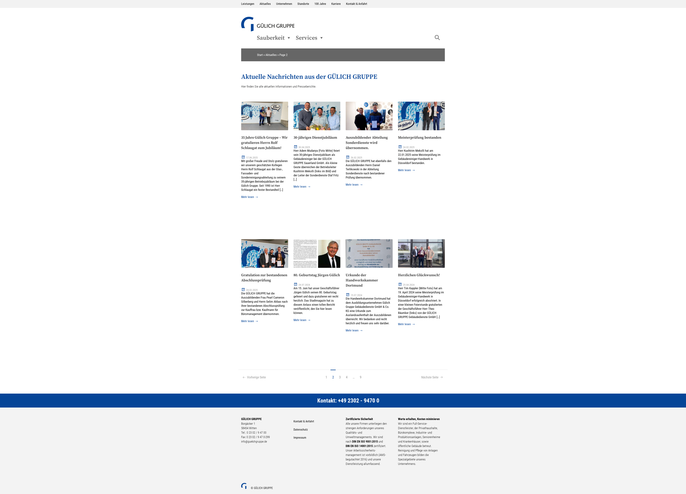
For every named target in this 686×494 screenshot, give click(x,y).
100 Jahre (320, 3)
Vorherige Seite (256, 377)
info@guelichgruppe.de (254, 441)
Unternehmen (284, 3)
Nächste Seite (430, 377)
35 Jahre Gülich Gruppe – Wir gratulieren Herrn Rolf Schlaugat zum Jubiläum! (264, 142)
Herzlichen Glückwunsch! (419, 275)
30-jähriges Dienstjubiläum (315, 137)
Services (306, 37)
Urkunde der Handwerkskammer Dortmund (362, 280)
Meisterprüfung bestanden (419, 137)
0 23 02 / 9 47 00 (256, 432)
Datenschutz (301, 429)
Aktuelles (265, 3)
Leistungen (247, 3)
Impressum (300, 437)
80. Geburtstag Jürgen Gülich (317, 275)
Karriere (336, 3)
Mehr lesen (247, 197)
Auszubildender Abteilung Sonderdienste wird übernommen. (367, 142)
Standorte (303, 3)
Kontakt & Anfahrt (356, 3)
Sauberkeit (271, 37)
